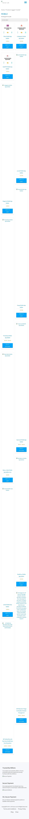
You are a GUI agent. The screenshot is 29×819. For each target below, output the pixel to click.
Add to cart (7, 46)
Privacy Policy (22, 809)
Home (3, 10)
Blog (12, 812)
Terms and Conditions (9, 809)
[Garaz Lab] (5, 2)
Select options (7, 345)
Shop (16, 812)
